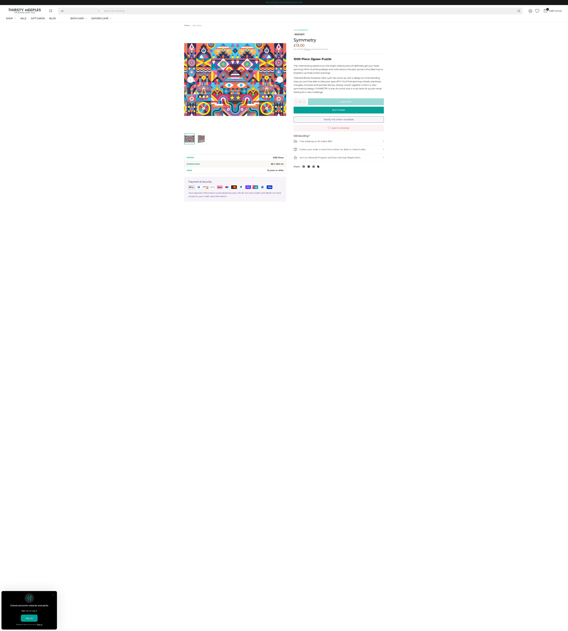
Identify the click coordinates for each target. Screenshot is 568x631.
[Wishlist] (537, 11)
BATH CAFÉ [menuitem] (77, 18)
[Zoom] (280, 34)
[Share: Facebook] (304, 167)
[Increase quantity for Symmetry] (304, 102)
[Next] (279, 79)
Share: (297, 167)
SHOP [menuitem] (9, 18)
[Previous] (190, 79)
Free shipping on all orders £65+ (316, 141)
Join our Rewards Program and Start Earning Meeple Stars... (331, 157)
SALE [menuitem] (23, 18)
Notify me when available (339, 119)
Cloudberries (301, 30)
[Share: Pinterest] (314, 167)
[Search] (519, 11)
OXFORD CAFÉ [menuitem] (99, 18)
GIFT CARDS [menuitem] (38, 18)
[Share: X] (309, 167)
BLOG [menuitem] (52, 18)
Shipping (307, 49)
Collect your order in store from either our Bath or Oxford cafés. (333, 149)
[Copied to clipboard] (318, 167)
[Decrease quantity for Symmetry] (296, 102)
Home (187, 25)
